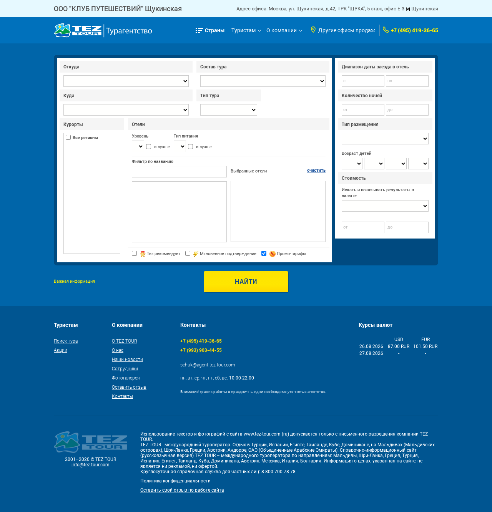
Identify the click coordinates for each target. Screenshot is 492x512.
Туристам (243, 30)
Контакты (122, 396)
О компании (281, 30)
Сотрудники (125, 368)
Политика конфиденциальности (175, 481)
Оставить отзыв (129, 387)
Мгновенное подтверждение (227, 253)
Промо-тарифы (291, 253)
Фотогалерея (126, 377)
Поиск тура (66, 341)
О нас (117, 350)
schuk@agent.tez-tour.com (207, 364)
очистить (316, 170)
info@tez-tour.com (90, 464)
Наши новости (127, 359)
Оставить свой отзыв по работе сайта (182, 490)
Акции (60, 350)
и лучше (162, 146)
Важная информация (74, 281)
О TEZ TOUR (124, 341)
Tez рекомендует (163, 253)
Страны (215, 30)
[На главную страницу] (103, 30)
